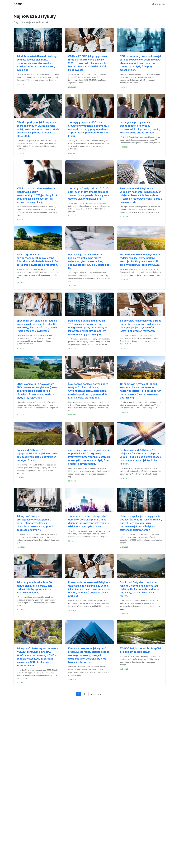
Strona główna (158, 4)
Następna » (95, 694)
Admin (18, 4)
